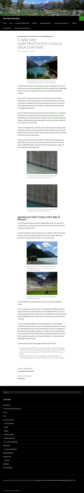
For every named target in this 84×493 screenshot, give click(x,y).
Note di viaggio (9, 434)
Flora (4, 416)
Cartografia (7, 28)
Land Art (7, 460)
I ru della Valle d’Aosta (61, 23)
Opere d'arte (7, 456)
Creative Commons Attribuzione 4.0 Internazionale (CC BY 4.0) (55, 480)
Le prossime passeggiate (22, 23)
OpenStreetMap (8, 453)
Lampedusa (25, 377)
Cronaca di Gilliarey (10, 449)
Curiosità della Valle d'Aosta (28, 36)
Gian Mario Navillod (11, 18)
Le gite (6, 427)
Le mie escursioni (8, 420)
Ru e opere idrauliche (45, 36)
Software (6, 464)
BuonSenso (6, 405)
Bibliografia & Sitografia (22, 28)
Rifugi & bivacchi (9, 438)
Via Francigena (8, 467)
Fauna (5, 412)
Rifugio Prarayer (43, 86)
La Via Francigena (45, 23)
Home (4, 23)
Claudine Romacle (52, 115)
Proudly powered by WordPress (11, 490)
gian (33, 51)
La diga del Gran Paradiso (26, 370)
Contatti (34, 23)
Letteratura (6, 445)
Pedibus (74, 23)
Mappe (6, 431)
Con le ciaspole (9, 423)
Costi (10, 23)
